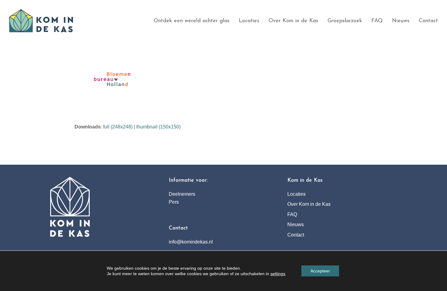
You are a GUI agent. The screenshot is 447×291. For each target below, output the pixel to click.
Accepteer (320, 270)
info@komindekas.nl (191, 241)
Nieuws (295, 224)
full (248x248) (118, 126)
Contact (295, 234)
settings (277, 273)
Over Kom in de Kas (309, 204)
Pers (174, 202)
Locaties (296, 194)
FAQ (292, 214)
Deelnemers (182, 194)
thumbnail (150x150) (158, 126)
